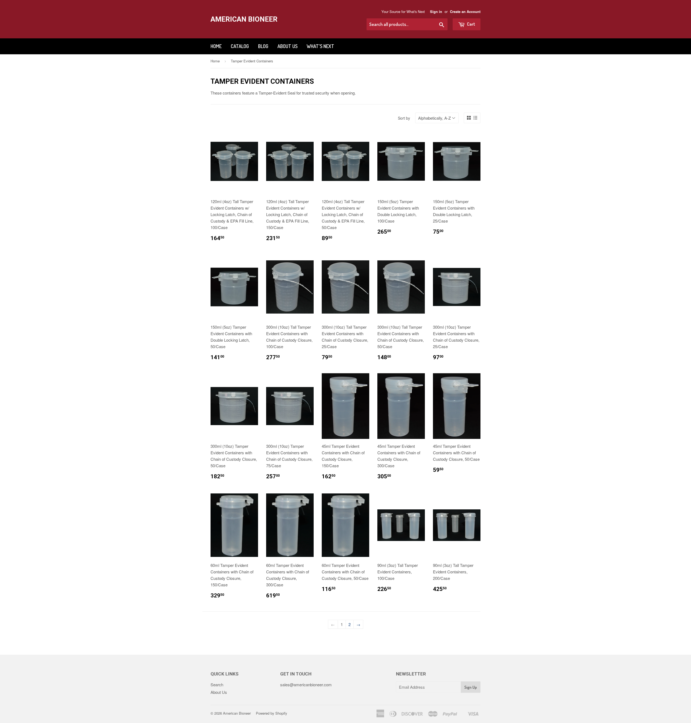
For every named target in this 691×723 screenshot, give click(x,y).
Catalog (240, 46)
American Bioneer (244, 19)
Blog (263, 46)
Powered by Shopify (271, 713)
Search (217, 684)
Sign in (436, 11)
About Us (287, 46)
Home (216, 46)
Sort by (404, 118)
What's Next (320, 46)
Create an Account (465, 11)
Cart (470, 24)
